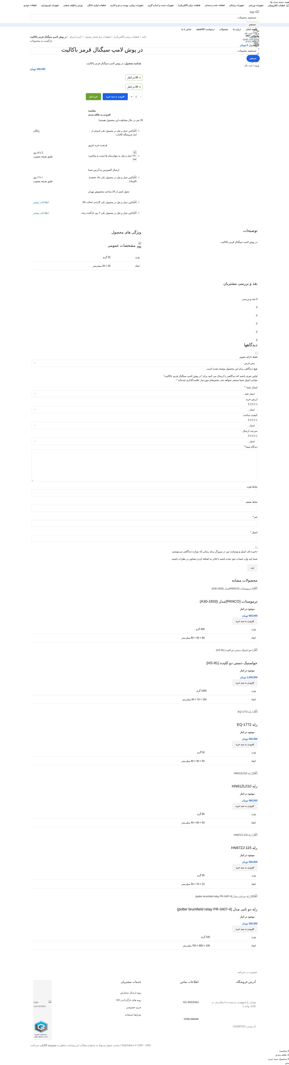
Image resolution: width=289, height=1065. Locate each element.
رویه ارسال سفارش (130, 992)
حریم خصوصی (133, 1007)
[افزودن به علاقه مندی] (235, 902)
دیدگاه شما (250, 446)
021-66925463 (191, 1002)
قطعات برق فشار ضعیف (97, 36)
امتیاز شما (250, 387)
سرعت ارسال (250, 431)
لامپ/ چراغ (75, 36)
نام (255, 517)
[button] (244, 929)
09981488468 (191, 1019)
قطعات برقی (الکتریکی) (126, 36)
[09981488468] (194, 1012)
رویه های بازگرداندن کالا (128, 1000)
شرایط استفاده (133, 1014)
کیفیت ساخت (250, 415)
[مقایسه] (253, 902)
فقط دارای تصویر (248, 356)
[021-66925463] (194, 995)
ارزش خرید (251, 399)
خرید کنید (93, 96)
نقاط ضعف (251, 501)
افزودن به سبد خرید (115, 96)
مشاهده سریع (244, 902)
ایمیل (253, 532)
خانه (143, 36)
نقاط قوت (252, 486)
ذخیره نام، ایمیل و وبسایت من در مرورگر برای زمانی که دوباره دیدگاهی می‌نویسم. (214, 551)
